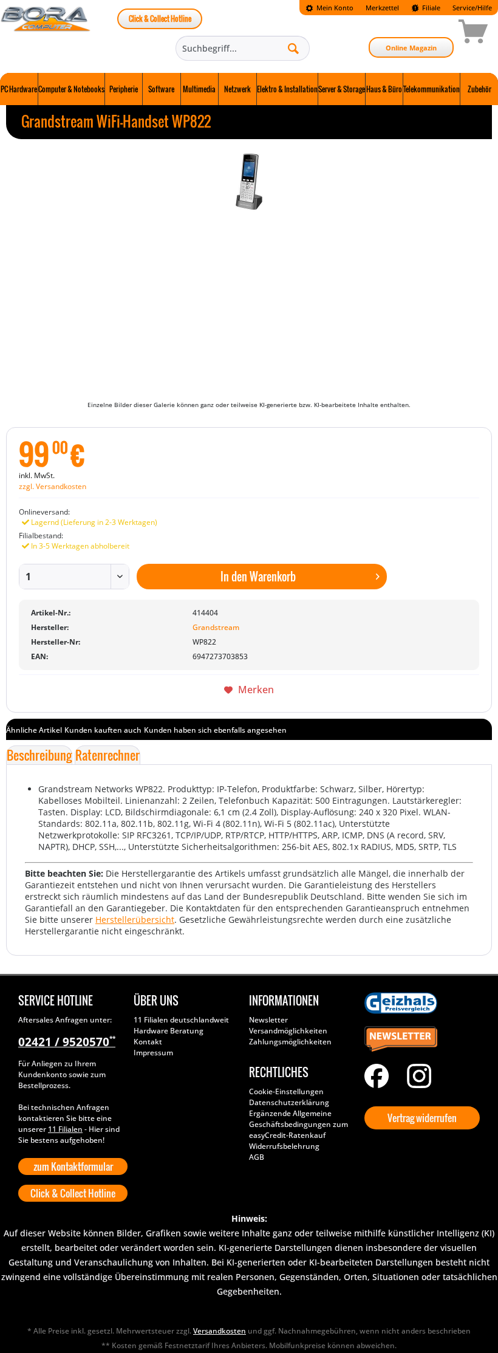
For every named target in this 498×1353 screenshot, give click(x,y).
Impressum (153, 1052)
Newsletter (268, 1020)
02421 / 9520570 (66, 1041)
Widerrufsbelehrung (284, 1146)
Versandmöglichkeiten (288, 1031)
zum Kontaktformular (73, 1166)
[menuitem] (329, 7)
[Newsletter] (419, 1039)
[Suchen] (293, 48)
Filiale (430, 7)
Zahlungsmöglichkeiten (290, 1041)
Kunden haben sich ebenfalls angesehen (215, 730)
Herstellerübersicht (134, 919)
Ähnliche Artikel (34, 730)
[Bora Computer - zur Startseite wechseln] (46, 33)
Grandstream (216, 627)
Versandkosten (219, 1331)
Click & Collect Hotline (160, 18)
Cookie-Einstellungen (286, 1091)
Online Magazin (411, 47)
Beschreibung (39, 755)
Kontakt (148, 1041)
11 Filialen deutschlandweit (181, 1020)
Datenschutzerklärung (289, 1102)
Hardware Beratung (168, 1031)
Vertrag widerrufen (422, 1118)
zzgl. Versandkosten (52, 486)
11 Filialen (65, 1129)
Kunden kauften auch (103, 730)
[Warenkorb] (430, 33)
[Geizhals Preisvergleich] (419, 1003)
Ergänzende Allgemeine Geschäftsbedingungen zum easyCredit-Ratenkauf (298, 1124)
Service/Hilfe (472, 7)
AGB (256, 1157)
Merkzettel (382, 7)
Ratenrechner (107, 755)
